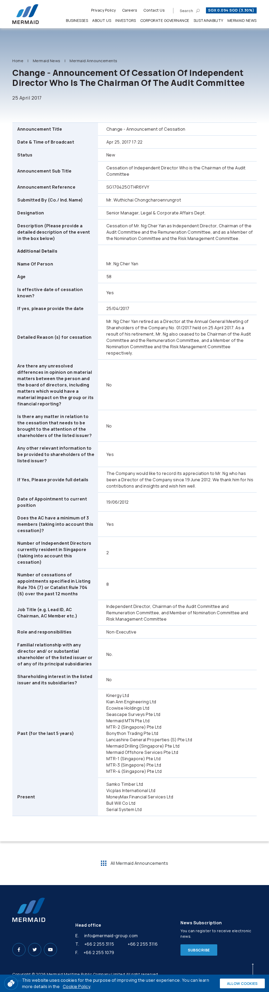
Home (17, 60)
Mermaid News (242, 20)
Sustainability (208, 20)
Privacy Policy (103, 10)
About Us (101, 20)
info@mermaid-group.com (111, 936)
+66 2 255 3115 (99, 944)
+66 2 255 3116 (143, 944)
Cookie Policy (76, 986)
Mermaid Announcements (93, 60)
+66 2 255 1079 (99, 952)
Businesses (77, 20)
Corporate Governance (164, 20)
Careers (129, 10)
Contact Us (154, 10)
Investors (125, 20)
